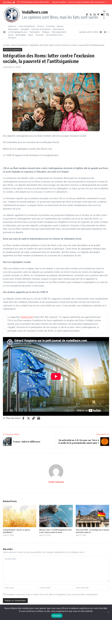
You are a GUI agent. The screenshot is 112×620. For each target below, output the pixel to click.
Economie (50, 26)
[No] (108, 612)
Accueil (6, 45)
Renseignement (59, 32)
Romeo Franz (27, 317)
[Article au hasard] (100, 32)
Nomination (35, 32)
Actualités (25, 29)
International (58, 29)
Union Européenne (26, 26)
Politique (46, 32)
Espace (60, 26)
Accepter (56, 615)
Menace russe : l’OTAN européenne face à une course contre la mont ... (55, 531)
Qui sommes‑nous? (54, 35)
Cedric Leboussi (56, 481)
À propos (12, 37)
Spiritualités (13, 29)
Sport (30, 35)
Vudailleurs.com (35, 11)
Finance (40, 26)
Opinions (12, 26)
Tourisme (39, 35)
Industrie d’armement (41, 29)
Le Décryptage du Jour (18, 32)
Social (10, 35)
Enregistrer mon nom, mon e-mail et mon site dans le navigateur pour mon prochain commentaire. (51, 594)
